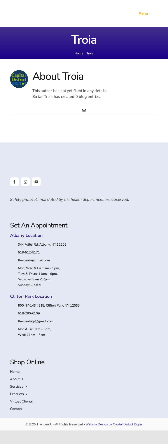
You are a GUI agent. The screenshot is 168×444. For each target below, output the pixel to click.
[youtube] (36, 181)
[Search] (132, 14)
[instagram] (25, 181)
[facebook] (14, 181)
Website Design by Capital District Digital (114, 424)
